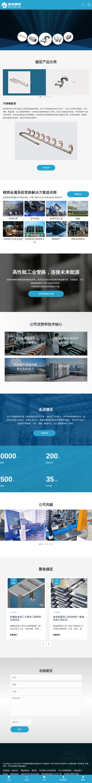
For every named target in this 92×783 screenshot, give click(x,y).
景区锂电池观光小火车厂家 (51, 774)
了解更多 (44, 433)
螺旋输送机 (25, 770)
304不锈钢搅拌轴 (64, 770)
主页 (9, 780)
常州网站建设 (21, 766)
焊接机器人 (78, 770)
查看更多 (45, 168)
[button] (43, 44)
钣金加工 (15, 770)
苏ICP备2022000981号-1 (60, 764)
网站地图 (73, 764)
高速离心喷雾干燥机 (71, 774)
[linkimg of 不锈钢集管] (46, 141)
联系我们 (63, 780)
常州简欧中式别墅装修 (47, 770)
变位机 (5, 774)
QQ (44, 780)
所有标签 (81, 764)
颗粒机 (34, 770)
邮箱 (83, 780)
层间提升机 (14, 774)
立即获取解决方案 (46, 294)
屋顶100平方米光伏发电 (30, 774)
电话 (27, 780)
